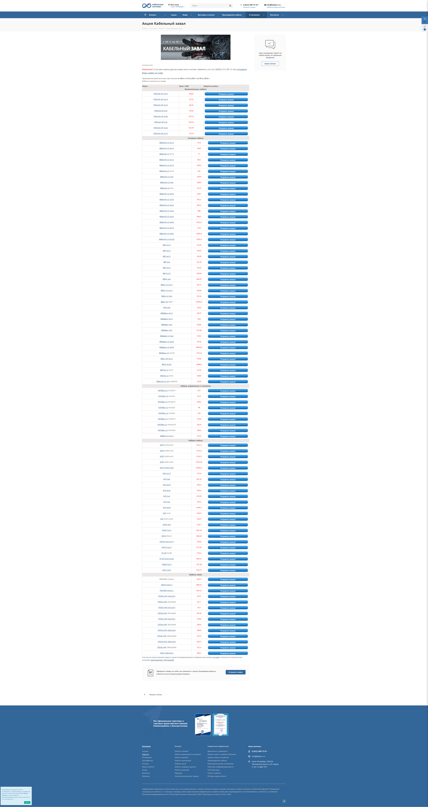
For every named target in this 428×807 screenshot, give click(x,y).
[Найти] (230, 5)
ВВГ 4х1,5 (167, 251)
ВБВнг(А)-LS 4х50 (167, 222)
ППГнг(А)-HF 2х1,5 (160, 94)
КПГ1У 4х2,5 (167, 547)
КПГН (164, 536)
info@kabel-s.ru (273, 5)
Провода (178, 773)
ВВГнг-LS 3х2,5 (167, 290)
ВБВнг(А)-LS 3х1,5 (166, 143)
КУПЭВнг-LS (163, 390)
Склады (145, 751)
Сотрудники (147, 757)
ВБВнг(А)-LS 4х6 (166, 182)
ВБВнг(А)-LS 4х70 (167, 228)
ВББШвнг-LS (164, 353)
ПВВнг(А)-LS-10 (162, 381)
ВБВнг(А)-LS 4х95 (167, 234)
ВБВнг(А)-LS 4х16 (167, 205)
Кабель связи (180, 764)
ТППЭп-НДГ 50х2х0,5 (166, 619)
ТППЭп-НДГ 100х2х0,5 (167, 630)
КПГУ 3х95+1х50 (166, 468)
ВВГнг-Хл (164, 302)
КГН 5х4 (166, 496)
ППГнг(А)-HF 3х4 (160, 111)
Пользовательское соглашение (221, 764)
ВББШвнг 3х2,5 (167, 319)
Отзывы (145, 764)
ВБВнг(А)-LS (164, 154)
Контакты (146, 773)
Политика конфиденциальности (221, 767)
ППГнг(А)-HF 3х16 (161, 128)
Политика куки (214, 770)
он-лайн (216, 657)
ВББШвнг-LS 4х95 (166, 347)
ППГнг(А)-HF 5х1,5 (160, 133)
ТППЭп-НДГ (162, 602)
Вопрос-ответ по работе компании (222, 754)
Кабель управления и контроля (188, 754)
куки (20, 791)
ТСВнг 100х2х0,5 (166, 653)
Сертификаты (147, 761)
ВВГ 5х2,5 (167, 273)
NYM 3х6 (166, 307)
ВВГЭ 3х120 (166, 364)
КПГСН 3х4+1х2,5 (167, 542)
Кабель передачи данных (185, 767)
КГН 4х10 (167, 485)
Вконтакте (284, 801)
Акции (144, 770)
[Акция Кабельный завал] (195, 47)
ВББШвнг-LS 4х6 (166, 336)
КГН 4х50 (167, 508)
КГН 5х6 (166, 502)
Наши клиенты (148, 767)
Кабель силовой (181, 751)
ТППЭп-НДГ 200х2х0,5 (167, 642)
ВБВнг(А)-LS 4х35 (167, 217)
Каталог (178, 746)
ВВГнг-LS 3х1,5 (167, 285)
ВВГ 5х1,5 (167, 268)
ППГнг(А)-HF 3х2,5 (160, 105)
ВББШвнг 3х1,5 (167, 313)
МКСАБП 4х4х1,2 (167, 590)
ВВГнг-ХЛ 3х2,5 (167, 359)
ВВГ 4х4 (167, 262)
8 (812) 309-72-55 (250, 5)
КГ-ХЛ (164, 553)
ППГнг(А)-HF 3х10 (161, 116)
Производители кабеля (217, 761)
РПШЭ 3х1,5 (167, 564)
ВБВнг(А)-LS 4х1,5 (166, 148)
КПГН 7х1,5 (166, 530)
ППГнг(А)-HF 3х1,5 (160, 99)
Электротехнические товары (187, 776)
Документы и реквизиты (218, 751)
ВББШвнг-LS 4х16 (166, 342)
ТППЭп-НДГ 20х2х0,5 (166, 608)
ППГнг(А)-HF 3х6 (160, 122)
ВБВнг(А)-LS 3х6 (166, 177)
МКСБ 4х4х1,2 (166, 585)
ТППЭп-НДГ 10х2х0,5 (166, 596)
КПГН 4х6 (167, 525)
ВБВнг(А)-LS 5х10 (167, 199)
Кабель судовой (181, 757)
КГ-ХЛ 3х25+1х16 (167, 559)
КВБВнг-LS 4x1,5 (166, 436)
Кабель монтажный (183, 761)
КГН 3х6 (166, 479)
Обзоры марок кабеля (217, 776)
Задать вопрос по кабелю (218, 757)
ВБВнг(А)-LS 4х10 (167, 194)
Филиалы (146, 776)
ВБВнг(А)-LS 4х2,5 (166, 165)
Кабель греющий (182, 770)
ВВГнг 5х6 (167, 279)
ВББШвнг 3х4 (166, 325)
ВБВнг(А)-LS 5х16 (167, 211)
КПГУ (162, 445)
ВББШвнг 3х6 (166, 330)
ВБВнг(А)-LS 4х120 (166, 239)
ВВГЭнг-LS (164, 370)
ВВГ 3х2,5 (167, 245)
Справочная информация (218, 746)
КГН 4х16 (167, 490)
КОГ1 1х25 (166, 570)
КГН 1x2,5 (167, 473)
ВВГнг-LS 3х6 (167, 296)
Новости (145, 754)
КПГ (164, 513)
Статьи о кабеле (214, 773)
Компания (146, 746)
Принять (27, 802)
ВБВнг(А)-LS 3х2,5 (166, 160)
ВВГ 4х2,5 (167, 256)
